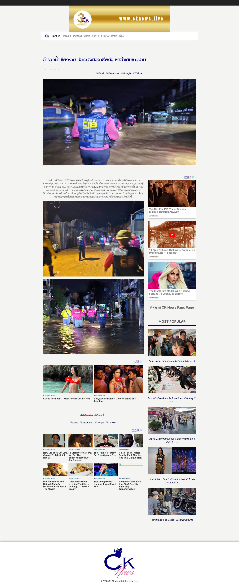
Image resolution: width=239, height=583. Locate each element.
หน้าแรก (56, 35)
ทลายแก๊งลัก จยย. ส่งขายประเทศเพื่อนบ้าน (172, 520)
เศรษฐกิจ (77, 35)
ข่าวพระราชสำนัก (109, 35)
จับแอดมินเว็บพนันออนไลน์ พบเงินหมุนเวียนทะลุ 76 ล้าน (172, 400)
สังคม (87, 35)
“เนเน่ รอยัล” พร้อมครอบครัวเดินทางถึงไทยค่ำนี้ (172, 361)
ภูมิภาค (95, 35)
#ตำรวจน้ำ (99, 415)
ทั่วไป (121, 35)
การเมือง (66, 35)
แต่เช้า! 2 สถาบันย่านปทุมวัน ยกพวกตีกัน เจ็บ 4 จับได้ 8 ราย (172, 440)
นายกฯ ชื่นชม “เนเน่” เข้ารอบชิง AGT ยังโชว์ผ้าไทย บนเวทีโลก (172, 481)
